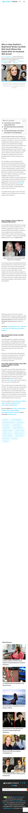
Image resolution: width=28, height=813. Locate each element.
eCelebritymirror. (12, 414)
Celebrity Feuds (5, 410)
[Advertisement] (14, 21)
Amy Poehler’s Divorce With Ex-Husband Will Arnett (12, 124)
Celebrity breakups (18, 427)
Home (2, 56)
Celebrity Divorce (18, 433)
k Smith (16, 62)
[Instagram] (24, 783)
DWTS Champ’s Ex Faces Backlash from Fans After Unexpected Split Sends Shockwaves (13, 730)
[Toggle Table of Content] (23, 120)
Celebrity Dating (7, 433)
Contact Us (21, 797)
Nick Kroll (21, 183)
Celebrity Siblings (14, 410)
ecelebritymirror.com (8, 808)
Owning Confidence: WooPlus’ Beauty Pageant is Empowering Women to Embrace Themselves (14, 662)
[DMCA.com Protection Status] (8, 797)
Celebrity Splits (19, 435)
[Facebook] (20, 783)
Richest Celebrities (14, 412)
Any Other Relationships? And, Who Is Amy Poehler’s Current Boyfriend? (14, 131)
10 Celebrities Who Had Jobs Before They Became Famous (13, 684)
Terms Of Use (16, 801)
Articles (15, 408)
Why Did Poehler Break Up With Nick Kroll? (13, 128)
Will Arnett (6, 441)
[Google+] (22, 783)
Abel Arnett (6, 419)
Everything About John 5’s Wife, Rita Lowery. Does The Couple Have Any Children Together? (13, 328)
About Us (15, 797)
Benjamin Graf (6, 427)
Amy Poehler (20, 422)
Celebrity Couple (19, 430)
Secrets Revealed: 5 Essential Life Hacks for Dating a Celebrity (14, 707)
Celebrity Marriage (8, 435)
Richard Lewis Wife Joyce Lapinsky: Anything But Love (12, 752)
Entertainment (8, 56)
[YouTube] (14, 785)
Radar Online (10, 380)
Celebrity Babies (21, 408)
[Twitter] (12, 785)
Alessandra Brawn (16, 419)
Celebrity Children (7, 430)
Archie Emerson (17, 425)
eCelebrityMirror (13, 405)
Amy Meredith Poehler (8, 422)
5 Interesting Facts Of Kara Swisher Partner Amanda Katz (14, 774)
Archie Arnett (6, 425)
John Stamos (6, 438)
